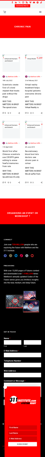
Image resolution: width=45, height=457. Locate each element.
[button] (19, 113)
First (5, 346)
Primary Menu (40, 12)
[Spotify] (37, 2)
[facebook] (5, 255)
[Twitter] (19, 2)
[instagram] (10, 255)
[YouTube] (34, 2)
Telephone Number (12, 361)
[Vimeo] (30, 2)
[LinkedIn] (16, 2)
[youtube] (32, 255)
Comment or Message (15, 381)
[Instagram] (23, 2)
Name (7, 338)
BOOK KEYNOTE (22, 6)
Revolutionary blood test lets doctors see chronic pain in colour (32, 157)
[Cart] (5, 12)
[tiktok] (21, 255)
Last (25, 346)
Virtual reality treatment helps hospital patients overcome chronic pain (33, 91)
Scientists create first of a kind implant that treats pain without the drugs (11, 91)
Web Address (10, 371)
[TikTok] (41, 2)
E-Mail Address (11, 351)
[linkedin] (16, 255)
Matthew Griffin (13, 77)
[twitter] (26, 255)
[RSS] (27, 2)
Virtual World (31, 59)
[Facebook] (12, 2)
